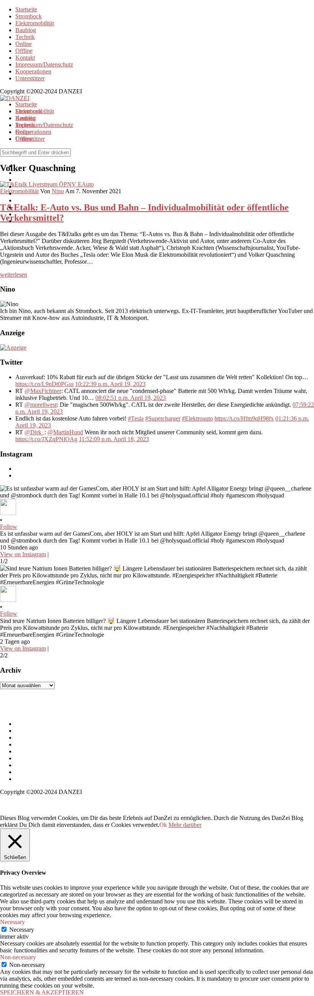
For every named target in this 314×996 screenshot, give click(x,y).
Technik (25, 37)
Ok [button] (163, 825)
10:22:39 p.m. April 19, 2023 (110, 384)
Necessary (21, 929)
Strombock (28, 16)
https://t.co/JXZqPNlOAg (46, 439)
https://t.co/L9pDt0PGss (44, 384)
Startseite (26, 9)
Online (23, 44)
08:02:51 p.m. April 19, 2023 (130, 397)
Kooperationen (33, 71)
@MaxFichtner (43, 391)
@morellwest (41, 404)
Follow (8, 526)
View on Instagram (23, 554)
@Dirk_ (34, 432)
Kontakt (25, 57)
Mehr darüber (184, 825)
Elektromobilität (34, 23)
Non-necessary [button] (18, 957)
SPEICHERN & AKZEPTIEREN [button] (42, 992)
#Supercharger (162, 418)
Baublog (25, 30)
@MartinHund (65, 432)
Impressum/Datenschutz (44, 64)
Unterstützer (30, 78)
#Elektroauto (197, 418)
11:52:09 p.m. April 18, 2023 (114, 439)
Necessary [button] (12, 922)
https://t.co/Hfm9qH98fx (244, 418)
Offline (24, 50)
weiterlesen (13, 274)
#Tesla (136, 418)
